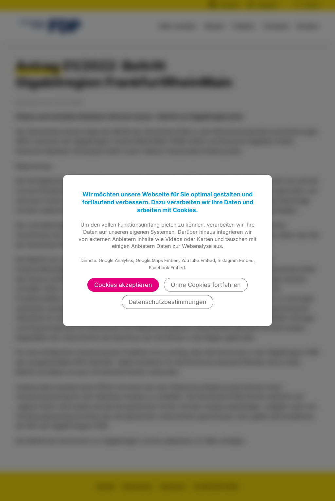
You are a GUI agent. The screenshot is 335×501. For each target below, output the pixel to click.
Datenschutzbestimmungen (167, 301)
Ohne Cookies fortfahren (206, 284)
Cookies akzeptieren (123, 284)
